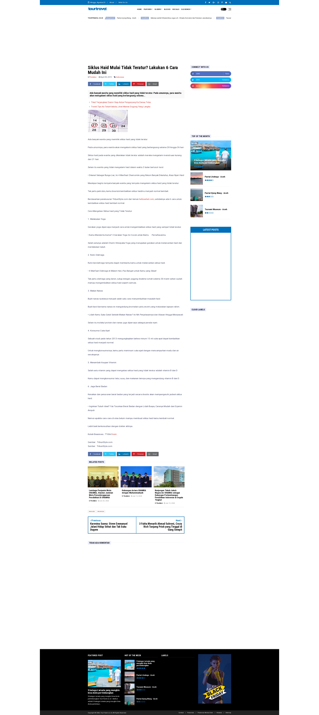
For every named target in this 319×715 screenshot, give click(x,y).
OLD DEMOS (185, 9)
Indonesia (120, 77)
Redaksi (219, 712)
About (112, 2)
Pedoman (190, 712)
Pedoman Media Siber (205, 712)
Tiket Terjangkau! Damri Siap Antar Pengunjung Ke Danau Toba (121, 102)
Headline (122, 18)
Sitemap (228, 712)
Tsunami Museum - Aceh (213, 18)
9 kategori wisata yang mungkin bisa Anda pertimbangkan (104, 691)
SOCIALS (175, 9)
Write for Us (123, 2)
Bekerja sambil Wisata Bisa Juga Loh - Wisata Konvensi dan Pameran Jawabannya (158, 18)
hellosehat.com (146, 199)
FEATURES (148, 9)
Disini (114, 434)
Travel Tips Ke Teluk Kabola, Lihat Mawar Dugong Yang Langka (120, 106)
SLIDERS (158, 9)
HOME (139, 9)
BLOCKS (167, 9)
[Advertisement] (159, 40)
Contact (181, 712)
